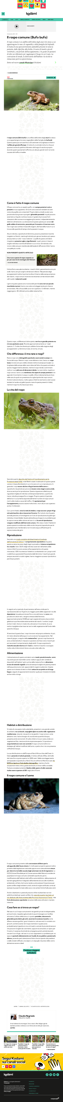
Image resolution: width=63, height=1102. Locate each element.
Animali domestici (25, 19)
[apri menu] (3, 13)
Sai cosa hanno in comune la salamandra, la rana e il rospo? (52, 1045)
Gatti (16, 19)
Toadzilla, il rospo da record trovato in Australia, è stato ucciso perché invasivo (24, 1046)
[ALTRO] (12, 1028)
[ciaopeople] (55, 1098)
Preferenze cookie (33, 1093)
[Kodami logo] (31, 13)
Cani (12, 19)
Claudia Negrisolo (27, 1016)
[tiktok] (47, 1074)
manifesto (31, 1081)
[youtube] (54, 1074)
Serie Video (50, 19)
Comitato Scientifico (34, 1086)
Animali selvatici (36, 19)
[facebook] (57, 1074)
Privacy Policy (32, 1088)
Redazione (31, 1083)
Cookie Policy (32, 1091)
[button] (3, 1066)
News (44, 19)
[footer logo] (14, 1074)
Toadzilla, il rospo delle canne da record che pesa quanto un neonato (38, 1046)
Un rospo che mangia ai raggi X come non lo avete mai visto (10, 1045)
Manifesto (5, 19)
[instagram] (50, 1074)
